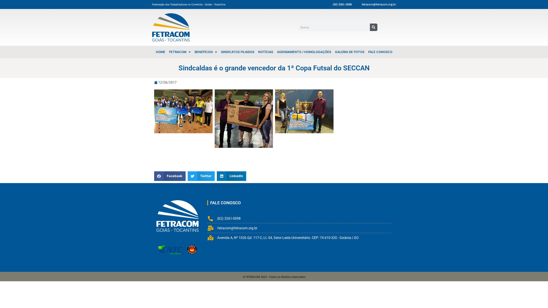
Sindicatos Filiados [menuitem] (237, 52)
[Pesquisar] (373, 27)
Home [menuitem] (160, 52)
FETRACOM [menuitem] (177, 52)
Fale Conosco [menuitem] (380, 52)
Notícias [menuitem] (265, 52)
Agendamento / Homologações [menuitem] (304, 52)
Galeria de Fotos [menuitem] (349, 52)
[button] (170, 176)
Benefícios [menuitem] (204, 52)
